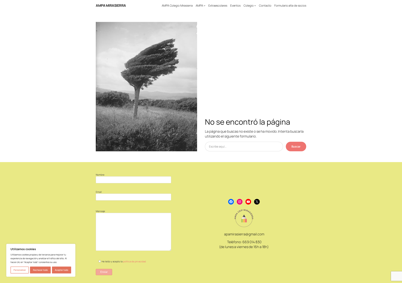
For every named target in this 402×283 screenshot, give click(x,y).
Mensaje (100, 211)
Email (99, 192)
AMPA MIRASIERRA (111, 5)
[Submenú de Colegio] (255, 5)
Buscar (296, 146)
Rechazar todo (40, 269)
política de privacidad (134, 261)
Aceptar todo (61, 269)
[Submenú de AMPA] (204, 5)
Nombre (100, 174)
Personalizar (20, 269)
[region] (40, 260)
